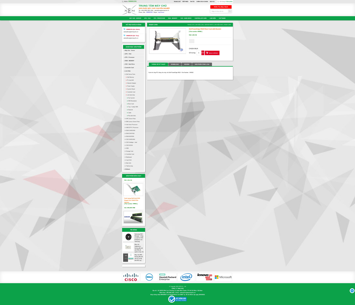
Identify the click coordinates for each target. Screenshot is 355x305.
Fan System (131, 98)
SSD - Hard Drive (185, 18)
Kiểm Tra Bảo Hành (221, 7)
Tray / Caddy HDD (133, 106)
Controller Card (201, 18)
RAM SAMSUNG (130, 130)
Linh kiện (213, 18)
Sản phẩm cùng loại (202, 64)
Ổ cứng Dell (130, 80)
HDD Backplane (132, 101)
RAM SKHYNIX (130, 133)
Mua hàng (213, 53)
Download (175, 64)
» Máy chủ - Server (129, 50)
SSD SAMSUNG (130, 139)
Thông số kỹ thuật (158, 64)
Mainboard (129, 157)
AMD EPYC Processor (132, 127)
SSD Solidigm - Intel (131, 142)
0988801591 (149, 12)
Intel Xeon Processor (131, 124)
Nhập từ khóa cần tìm (230, 11)
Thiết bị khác (129, 166)
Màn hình (128, 163)
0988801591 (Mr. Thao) (132, 35)
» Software (127, 169)
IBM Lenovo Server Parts (133, 121)
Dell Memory (130, 77)
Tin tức (192, 1)
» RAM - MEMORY (129, 60)
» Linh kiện (127, 71)
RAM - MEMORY (172, 18)
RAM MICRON (130, 136)
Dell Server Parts (130, 74)
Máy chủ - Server (135, 18)
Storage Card (129, 151)
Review (186, 64)
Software (222, 18)
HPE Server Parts (131, 118)
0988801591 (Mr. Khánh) (133, 29)
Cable (129, 112)
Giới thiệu (185, 1)
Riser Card (131, 104)
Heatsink (130, 109)
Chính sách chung (202, 1)
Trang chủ (177, 1)
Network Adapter (131, 83)
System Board (131, 89)
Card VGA (129, 160)
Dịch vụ (212, 1)
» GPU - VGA (127, 54)
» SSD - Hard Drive (129, 64)
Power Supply (131, 86)
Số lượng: (192, 53)
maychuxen (161, 12)
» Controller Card (129, 67)
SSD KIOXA (129, 145)
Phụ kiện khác (132, 115)
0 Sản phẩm (229, 1)
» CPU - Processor (129, 57)
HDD (127, 148)
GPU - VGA (147, 18)
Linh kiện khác (131, 95)
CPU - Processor (159, 18)
